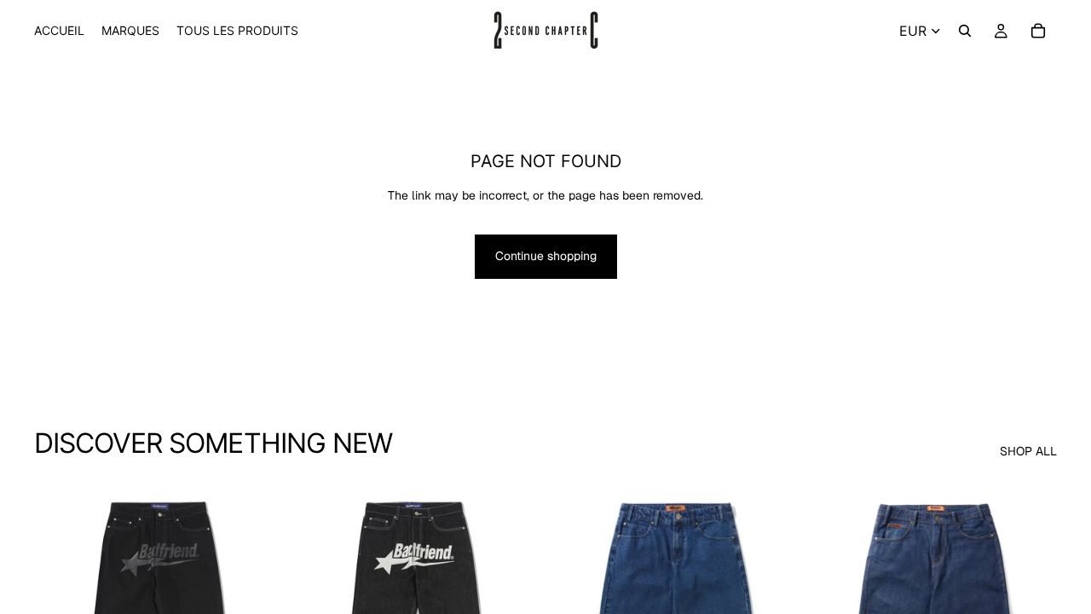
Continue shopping (546, 256)
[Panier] (1038, 30)
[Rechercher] (965, 30)
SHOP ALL (1028, 451)
